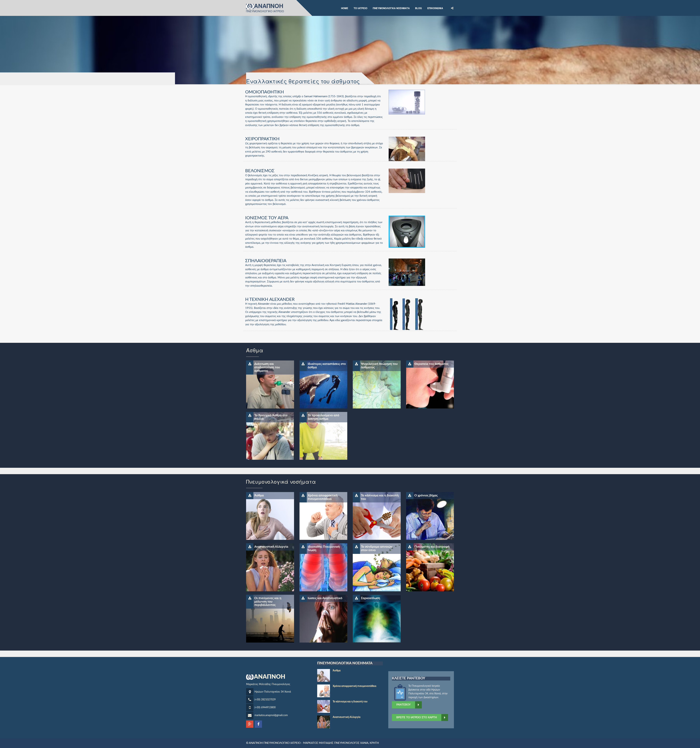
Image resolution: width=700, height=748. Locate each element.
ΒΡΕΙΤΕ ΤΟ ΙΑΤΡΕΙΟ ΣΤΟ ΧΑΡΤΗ (416, 717)
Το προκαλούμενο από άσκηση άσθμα (323, 417)
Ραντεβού (403, 704)
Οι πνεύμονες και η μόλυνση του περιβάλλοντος (267, 601)
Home (344, 8)
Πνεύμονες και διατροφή (432, 546)
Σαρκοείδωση (370, 598)
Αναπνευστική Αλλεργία (271, 546)
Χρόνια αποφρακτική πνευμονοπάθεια (323, 497)
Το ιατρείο (360, 8)
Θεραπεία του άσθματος (431, 363)
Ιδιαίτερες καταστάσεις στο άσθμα (327, 365)
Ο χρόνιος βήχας (426, 495)
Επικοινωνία (435, 8)
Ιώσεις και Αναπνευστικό (325, 598)
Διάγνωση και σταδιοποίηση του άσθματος (267, 367)
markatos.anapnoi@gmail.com (271, 715)
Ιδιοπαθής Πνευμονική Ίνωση (324, 548)
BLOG (418, 8)
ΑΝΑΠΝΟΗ (268, 6)
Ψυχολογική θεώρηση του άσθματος (379, 365)
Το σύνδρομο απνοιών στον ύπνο (376, 548)
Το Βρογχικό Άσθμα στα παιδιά (270, 417)
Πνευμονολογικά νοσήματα (391, 8)
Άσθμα (259, 495)
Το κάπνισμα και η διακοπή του (380, 497)
